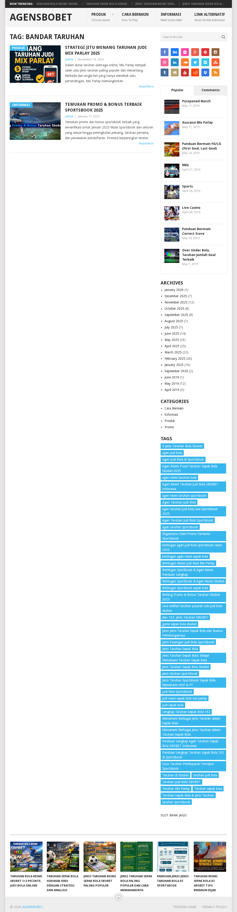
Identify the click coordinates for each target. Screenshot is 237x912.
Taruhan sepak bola (208, 788)
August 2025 (174, 321)
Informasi (171, 17)
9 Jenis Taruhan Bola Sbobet (182, 446)
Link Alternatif (209, 17)
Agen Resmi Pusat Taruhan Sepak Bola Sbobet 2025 (189, 468)
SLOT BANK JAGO (174, 815)
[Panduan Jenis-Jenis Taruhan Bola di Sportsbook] (173, 857)
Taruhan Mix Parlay (176, 788)
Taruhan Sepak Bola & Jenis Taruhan (188, 795)
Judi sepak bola (173, 705)
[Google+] (195, 52)
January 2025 (174, 365)
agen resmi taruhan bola (179, 477)
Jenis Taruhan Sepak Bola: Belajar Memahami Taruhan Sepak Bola (185, 658)
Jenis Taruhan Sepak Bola (180, 649)
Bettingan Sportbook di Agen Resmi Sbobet (193, 581)
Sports (187, 186)
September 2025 (176, 315)
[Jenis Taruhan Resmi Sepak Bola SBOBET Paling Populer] (100, 857)
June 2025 (172, 333)
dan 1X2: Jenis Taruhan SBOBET (185, 617)
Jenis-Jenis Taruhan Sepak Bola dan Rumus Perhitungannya (192, 633)
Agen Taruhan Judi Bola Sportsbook (187, 520)
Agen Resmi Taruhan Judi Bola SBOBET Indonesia (190, 486)
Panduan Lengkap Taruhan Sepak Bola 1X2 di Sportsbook (193, 755)
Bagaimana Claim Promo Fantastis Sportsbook (186, 536)
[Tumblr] (164, 72)
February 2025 (175, 358)
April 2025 (172, 346)
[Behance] (175, 52)
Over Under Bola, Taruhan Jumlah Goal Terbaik (198, 254)
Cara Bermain (135, 17)
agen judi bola (172, 453)
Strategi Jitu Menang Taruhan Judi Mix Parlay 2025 (106, 50)
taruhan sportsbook (176, 802)
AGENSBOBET (41, 17)
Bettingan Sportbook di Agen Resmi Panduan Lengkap (187, 572)
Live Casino (191, 207)
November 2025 (176, 302)
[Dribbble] (164, 62)
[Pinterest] (205, 52)
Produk (100, 17)
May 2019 (172, 383)
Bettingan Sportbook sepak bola (185, 588)
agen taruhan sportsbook (180, 527)
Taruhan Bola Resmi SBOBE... (58, 4)
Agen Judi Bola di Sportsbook (183, 459)
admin (69, 59)
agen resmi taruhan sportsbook (184, 495)
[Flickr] (185, 52)
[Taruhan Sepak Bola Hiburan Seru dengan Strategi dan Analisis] (63, 857)
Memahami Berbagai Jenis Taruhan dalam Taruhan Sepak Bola (191, 732)
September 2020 (176, 371)
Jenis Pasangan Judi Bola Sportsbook (188, 642)
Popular (177, 90)
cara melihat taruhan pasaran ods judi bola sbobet (192, 608)
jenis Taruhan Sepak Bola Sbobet (185, 667)
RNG (185, 165)
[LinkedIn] (175, 62)
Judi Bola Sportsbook (177, 691)
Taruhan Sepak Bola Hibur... (107, 4)
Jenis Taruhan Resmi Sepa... (155, 4)
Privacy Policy (214, 907)
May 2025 (172, 340)
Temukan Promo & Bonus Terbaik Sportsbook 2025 (103, 107)
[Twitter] (195, 62)
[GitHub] (175, 72)
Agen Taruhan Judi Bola (179, 502)
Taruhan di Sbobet (175, 775)
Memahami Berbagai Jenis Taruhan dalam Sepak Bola (191, 721)
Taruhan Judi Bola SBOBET (181, 782)
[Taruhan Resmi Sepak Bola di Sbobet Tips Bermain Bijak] (210, 857)
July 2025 (171, 327)
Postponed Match (196, 101)
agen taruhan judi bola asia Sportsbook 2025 (190, 511)
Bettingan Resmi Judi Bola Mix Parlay (188, 563)
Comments (211, 90)
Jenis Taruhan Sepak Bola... (203, 4)
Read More (146, 86)
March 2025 (173, 352)
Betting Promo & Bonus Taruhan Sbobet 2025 (191, 597)
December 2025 (176, 296)
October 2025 (174, 308)
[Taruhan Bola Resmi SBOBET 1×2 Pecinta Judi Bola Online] (26, 857)
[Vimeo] (205, 62)
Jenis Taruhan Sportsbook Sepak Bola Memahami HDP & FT (188, 682)
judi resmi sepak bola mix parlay (184, 698)
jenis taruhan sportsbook (179, 673)
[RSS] (215, 72)
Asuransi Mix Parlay (197, 122)
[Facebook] (164, 52)
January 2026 (174, 290)
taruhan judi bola (205, 775)
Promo (169, 427)
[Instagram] (215, 52)
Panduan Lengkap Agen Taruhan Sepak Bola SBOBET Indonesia (190, 743)
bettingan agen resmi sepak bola (185, 556)
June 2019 (172, 377)
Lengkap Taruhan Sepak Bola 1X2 (186, 712)
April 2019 (172, 390)
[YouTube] (185, 72)
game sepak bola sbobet (179, 624)
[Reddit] (195, 72)
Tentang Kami (184, 907)
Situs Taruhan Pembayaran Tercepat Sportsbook (188, 766)
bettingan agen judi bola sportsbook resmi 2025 (192, 547)
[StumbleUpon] (215, 62)
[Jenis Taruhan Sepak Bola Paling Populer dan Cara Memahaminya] (136, 857)
